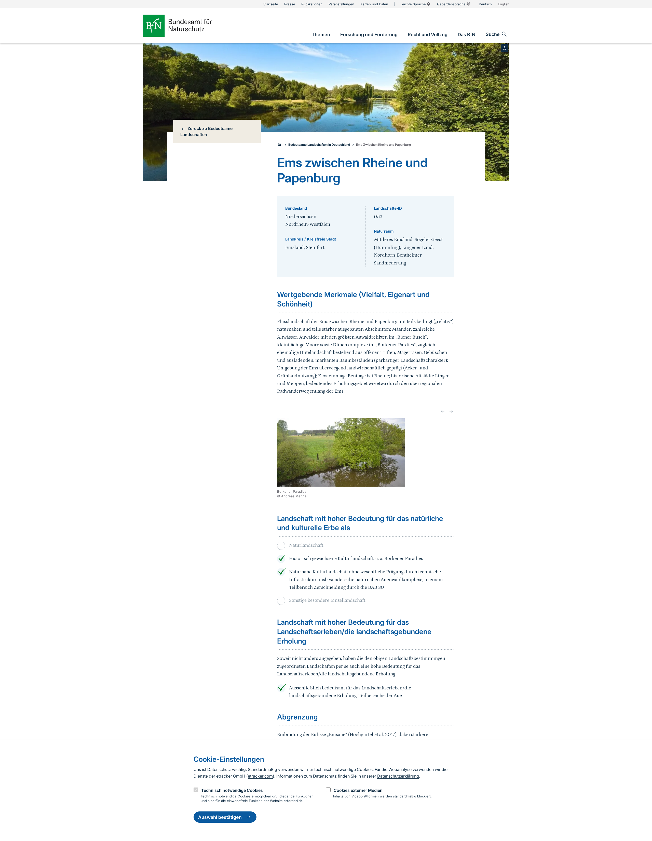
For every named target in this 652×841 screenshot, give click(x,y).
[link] (321, 34)
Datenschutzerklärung (398, 776)
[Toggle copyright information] (504, 48)
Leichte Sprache (413, 4)
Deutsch (485, 4)
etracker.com (260, 776)
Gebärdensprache (451, 4)
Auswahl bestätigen (220, 817)
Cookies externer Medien (358, 790)
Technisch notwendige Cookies (232, 790)
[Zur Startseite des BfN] (186, 25)
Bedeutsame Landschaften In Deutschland (319, 144)
